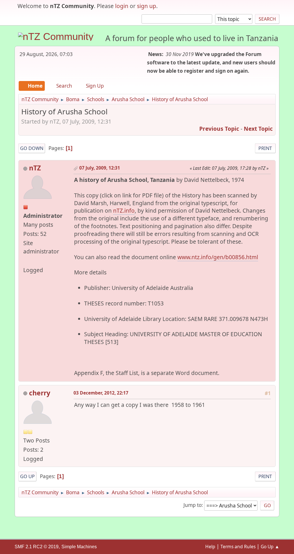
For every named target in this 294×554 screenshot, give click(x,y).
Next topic (258, 128)
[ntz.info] (25, 260)
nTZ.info (124, 210)
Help (210, 546)
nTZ (35, 167)
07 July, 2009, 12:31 (99, 168)
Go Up (27, 476)
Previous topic (219, 128)
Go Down (31, 148)
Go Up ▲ (270, 546)
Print (265, 148)
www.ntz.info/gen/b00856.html (217, 257)
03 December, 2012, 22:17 (101, 393)
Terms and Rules (238, 546)
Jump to (192, 505)
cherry (39, 392)
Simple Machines (79, 546)
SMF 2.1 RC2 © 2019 (37, 546)
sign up (146, 6)
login (121, 6)
